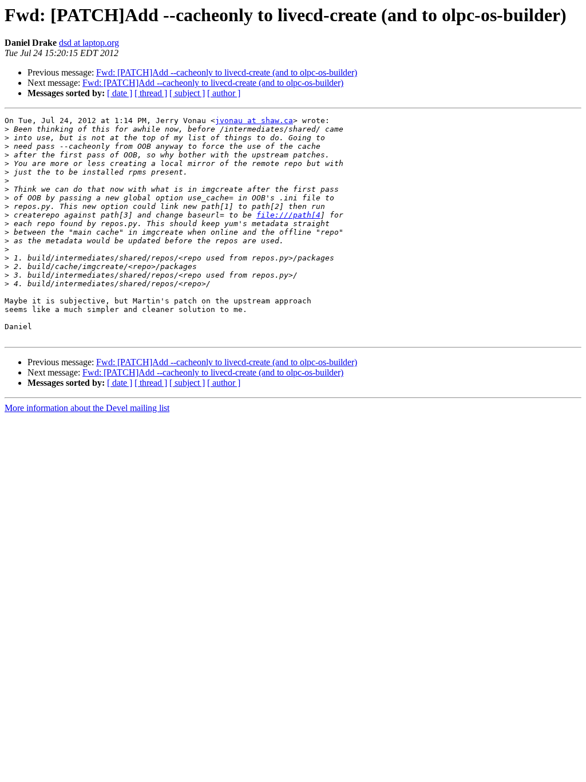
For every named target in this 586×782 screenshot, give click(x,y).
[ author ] (223, 93)
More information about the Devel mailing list (87, 408)
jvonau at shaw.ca (254, 120)
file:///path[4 (288, 215)
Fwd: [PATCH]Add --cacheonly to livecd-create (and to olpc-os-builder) (226, 72)
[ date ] (119, 93)
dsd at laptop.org (89, 43)
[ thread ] (150, 93)
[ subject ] (187, 93)
